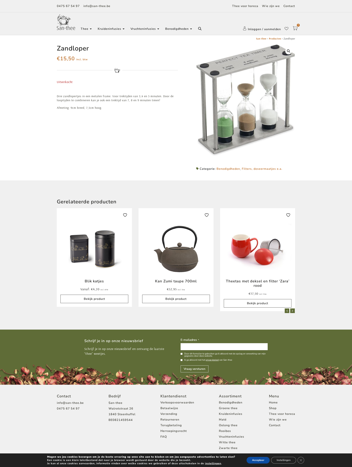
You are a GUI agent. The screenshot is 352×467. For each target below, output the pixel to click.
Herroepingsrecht (173, 431)
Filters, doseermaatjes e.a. (262, 168)
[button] (288, 51)
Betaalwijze (169, 408)
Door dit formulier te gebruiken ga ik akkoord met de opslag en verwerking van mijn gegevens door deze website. (225, 355)
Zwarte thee (228, 448)
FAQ (163, 436)
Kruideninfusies (230, 413)
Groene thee (228, 408)
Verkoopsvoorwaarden (177, 402)
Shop (272, 408)
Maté (223, 419)
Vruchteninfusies (231, 436)
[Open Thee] (90, 28)
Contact (289, 6)
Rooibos (225, 431)
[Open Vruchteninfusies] (158, 28)
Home (273, 402)
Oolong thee (228, 425)
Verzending (168, 413)
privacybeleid (212, 359)
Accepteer (258, 460)
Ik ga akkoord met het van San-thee (208, 360)
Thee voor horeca (245, 6)
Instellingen (284, 460)
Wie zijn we (271, 6)
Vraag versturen (194, 369)
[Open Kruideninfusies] (123, 28)
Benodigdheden (228, 168)
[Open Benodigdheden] (191, 28)
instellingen (213, 463)
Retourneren (169, 419)
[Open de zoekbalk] (200, 28)
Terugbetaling (171, 425)
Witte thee (227, 442)
